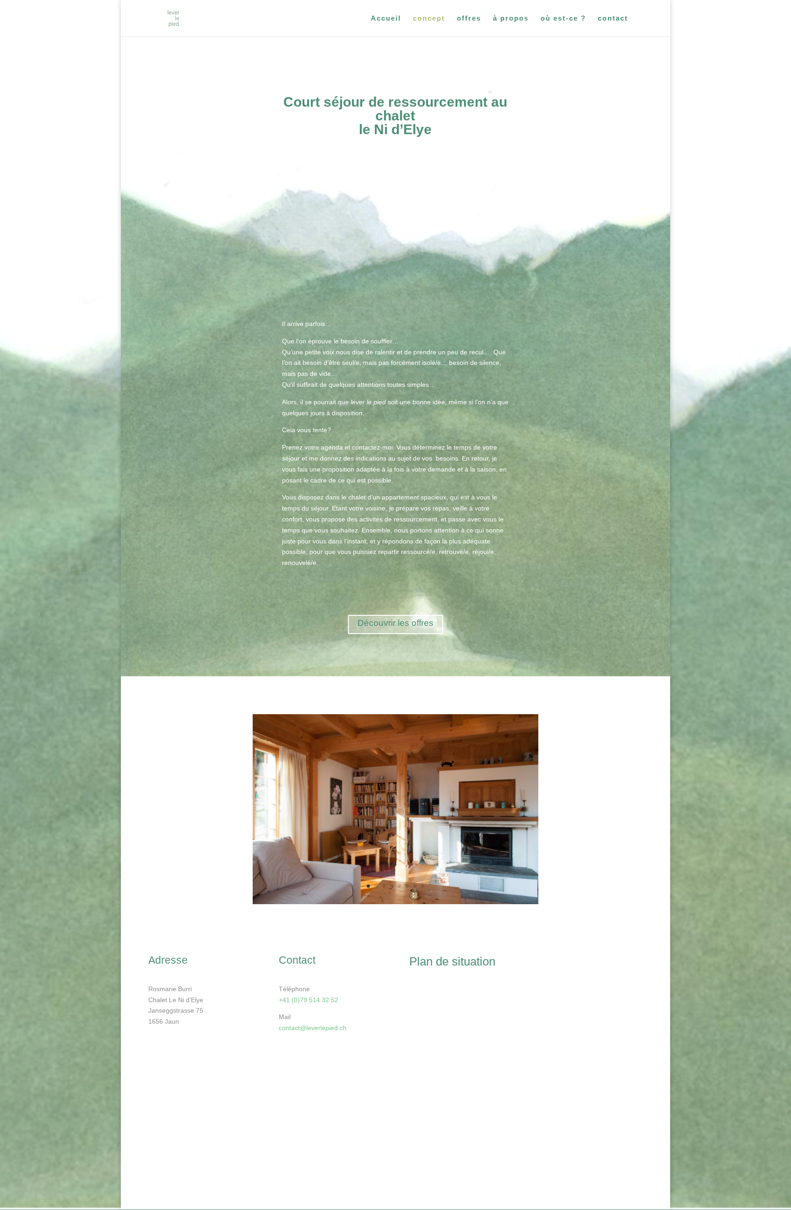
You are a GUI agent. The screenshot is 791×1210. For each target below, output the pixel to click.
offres (469, 18)
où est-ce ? (563, 18)
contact (613, 18)
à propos (511, 18)
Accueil (386, 18)
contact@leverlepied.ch (313, 1027)
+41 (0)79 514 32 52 (308, 1000)
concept (429, 18)
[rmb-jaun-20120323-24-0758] (395, 902)
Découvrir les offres (395, 623)
